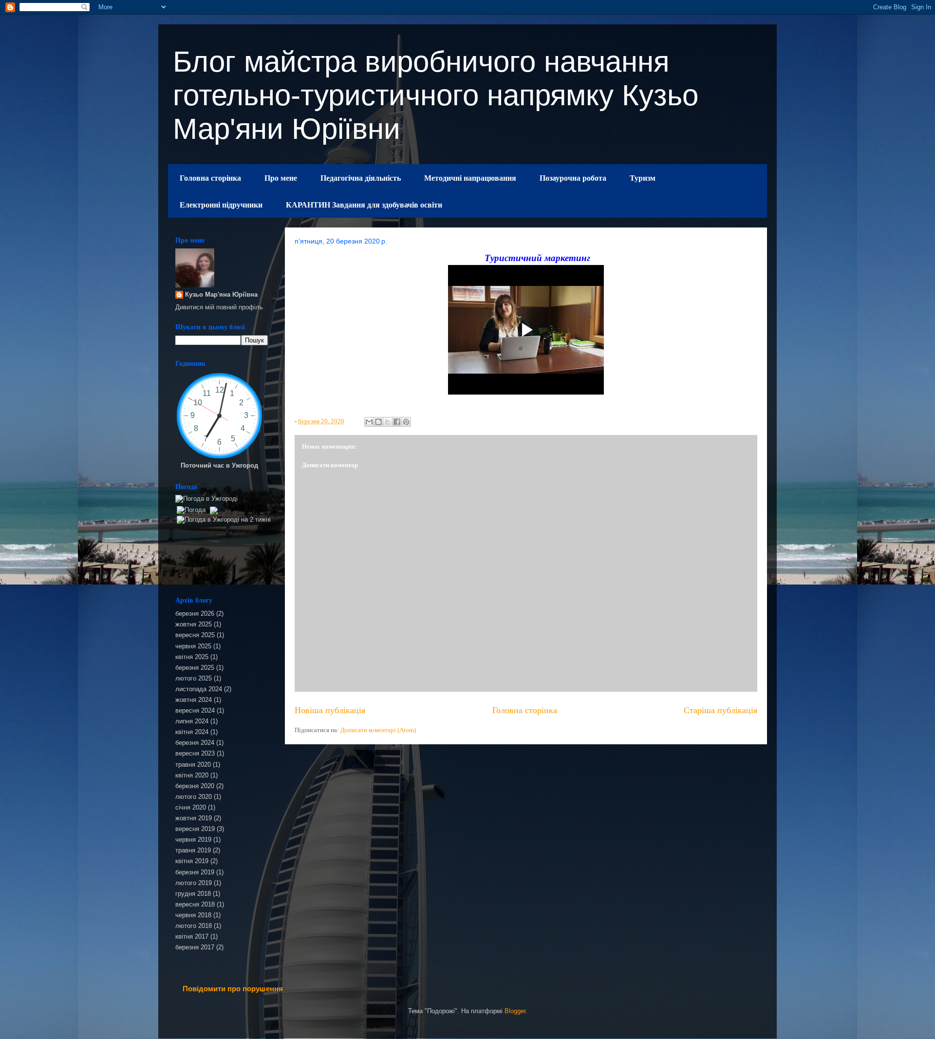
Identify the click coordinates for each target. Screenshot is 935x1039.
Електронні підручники (221, 204)
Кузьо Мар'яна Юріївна (221, 294)
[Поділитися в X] (388, 422)
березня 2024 (194, 742)
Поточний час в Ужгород (219, 465)
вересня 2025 (195, 635)
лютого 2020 (193, 796)
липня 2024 (191, 721)
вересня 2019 (195, 828)
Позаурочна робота (573, 177)
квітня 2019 (191, 861)
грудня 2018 (193, 893)
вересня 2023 (195, 753)
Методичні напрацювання (470, 177)
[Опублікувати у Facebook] (397, 422)
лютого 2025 (193, 678)
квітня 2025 (191, 657)
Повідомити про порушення (233, 988)
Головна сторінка (210, 177)
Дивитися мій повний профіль (219, 307)
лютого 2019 (193, 883)
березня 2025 (194, 667)
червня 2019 (193, 839)
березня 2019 (194, 872)
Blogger (515, 1011)
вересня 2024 (195, 710)
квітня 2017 (191, 936)
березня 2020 (194, 786)
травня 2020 (193, 764)
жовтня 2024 (193, 699)
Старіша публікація (720, 710)
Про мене (280, 177)
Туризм (642, 177)
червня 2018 (193, 915)
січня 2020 (190, 807)
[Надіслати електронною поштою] (369, 422)
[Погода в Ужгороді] (206, 498)
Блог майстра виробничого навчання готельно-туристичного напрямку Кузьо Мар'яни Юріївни (435, 95)
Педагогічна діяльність (360, 177)
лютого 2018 (193, 925)
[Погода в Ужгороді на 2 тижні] (224, 517)
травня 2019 (193, 850)
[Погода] (196, 507)
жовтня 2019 (193, 818)
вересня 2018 (195, 904)
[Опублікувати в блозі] (378, 422)
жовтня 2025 (193, 624)
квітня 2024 (191, 732)
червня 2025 (193, 646)
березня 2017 (194, 947)
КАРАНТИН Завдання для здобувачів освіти (364, 204)
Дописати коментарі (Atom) (378, 730)
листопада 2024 (198, 689)
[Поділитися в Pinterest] (406, 422)
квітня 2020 (191, 775)
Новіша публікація (330, 710)
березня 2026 (194, 613)
